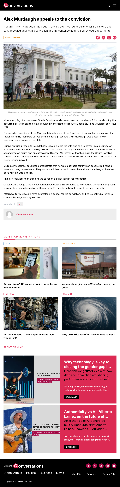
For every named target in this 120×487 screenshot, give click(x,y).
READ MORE (72, 397)
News (60, 473)
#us (20, 204)
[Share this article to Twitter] (103, 37)
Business (46, 473)
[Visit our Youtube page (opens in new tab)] (107, 465)
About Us (76, 474)
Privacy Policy (109, 474)
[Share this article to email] (114, 37)
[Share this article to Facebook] (98, 37)
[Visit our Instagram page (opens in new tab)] (94, 465)
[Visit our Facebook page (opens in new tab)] (88, 465)
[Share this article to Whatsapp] (109, 37)
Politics (31, 473)
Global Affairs (13, 473)
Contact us (92, 474)
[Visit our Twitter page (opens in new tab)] (101, 465)
